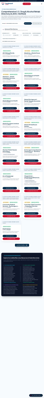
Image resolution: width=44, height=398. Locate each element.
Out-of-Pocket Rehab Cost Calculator (9, 290)
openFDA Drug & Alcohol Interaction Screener (30, 292)
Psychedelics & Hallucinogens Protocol (29, 278)
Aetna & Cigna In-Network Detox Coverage (10, 288)
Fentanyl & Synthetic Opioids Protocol (28, 268)
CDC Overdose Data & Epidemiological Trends (30, 293)
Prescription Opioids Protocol (27, 274)
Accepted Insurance (36, 33)
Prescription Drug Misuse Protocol (28, 277)
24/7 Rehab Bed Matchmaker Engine (29, 286)
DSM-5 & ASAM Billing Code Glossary (9, 293)
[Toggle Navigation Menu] (42, 4)
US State (14, 33)
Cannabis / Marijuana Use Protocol (28, 275)
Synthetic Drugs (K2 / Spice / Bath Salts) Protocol (30, 279)
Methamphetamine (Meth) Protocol (28, 273)
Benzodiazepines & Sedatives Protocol (29, 269)
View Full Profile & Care (10, 60)
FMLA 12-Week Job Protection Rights (9, 292)
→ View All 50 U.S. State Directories (9, 282)
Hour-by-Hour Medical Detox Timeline (28, 289)
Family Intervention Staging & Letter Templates (30, 290)
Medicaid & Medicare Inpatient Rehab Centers (10, 289)
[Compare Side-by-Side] (18, 60)
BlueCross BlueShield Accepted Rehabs (9, 286)
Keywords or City (5, 33)
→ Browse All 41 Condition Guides (28, 282)
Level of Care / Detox (26, 33)
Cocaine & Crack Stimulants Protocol (28, 270)
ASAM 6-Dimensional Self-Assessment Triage (30, 288)
